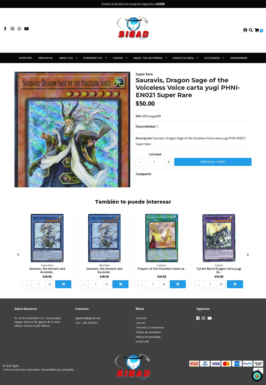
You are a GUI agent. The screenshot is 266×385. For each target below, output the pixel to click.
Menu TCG (66, 58)
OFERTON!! (142, 341)
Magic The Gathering (147, 58)
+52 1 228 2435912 (86, 322)
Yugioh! (118, 58)
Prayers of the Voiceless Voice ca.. (161, 269)
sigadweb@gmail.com (88, 318)
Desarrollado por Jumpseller (57, 369)
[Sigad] (133, 30)
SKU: (139, 116)
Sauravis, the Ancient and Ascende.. (47, 270)
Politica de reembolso (148, 332)
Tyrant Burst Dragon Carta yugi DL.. (219, 270)
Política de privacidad (148, 337)
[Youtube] (26, 29)
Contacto (141, 318)
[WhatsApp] (19, 29)
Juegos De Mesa (183, 58)
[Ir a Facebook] (5, 29)
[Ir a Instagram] (12, 29)
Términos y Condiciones (150, 327)
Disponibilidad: (146, 126)
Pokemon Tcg (92, 58)
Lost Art (140, 322)
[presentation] (18, 254)
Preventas (45, 58)
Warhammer (238, 58)
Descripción (144, 138)
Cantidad (155, 154)
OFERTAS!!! (25, 58)
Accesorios (212, 58)
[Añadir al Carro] (63, 284)
